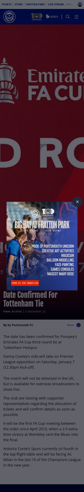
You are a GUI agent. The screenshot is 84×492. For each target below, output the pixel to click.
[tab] (77, 201)
